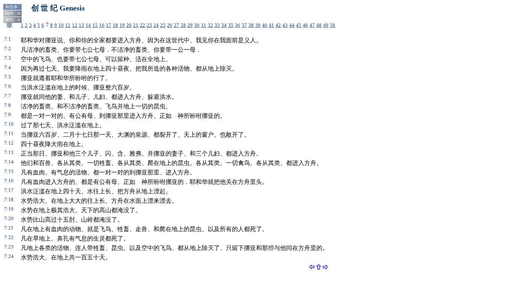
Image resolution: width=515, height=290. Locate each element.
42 (278, 25)
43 (285, 25)
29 (190, 25)
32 (210, 25)
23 (149, 25)
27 (176, 25)
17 (108, 25)
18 (115, 25)
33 (217, 25)
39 (258, 25)
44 (291, 25)
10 (61, 25)
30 (196, 25)
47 (312, 25)
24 (156, 25)
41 (271, 25)
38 (251, 25)
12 (74, 25)
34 (224, 25)
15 (95, 25)
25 (163, 25)
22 (142, 25)
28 (183, 25)
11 (68, 25)
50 (332, 25)
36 (237, 25)
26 (169, 25)
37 (244, 25)
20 (129, 25)
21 (135, 25)
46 (305, 25)
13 (81, 25)
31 (203, 25)
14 (88, 25)
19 (122, 25)
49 (325, 25)
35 (230, 25)
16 (101, 25)
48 (319, 25)
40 (264, 25)
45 (298, 25)
